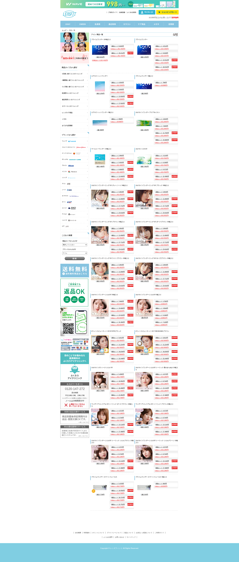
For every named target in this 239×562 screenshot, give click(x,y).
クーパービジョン (67, 153)
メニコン (64, 171)
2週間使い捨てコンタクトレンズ (73, 80)
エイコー (64, 208)
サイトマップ (131, 537)
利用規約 (87, 533)
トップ (64, 30)
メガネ (64, 119)
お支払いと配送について (144, 533)
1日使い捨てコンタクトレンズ (72, 74)
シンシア (64, 177)
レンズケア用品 (67, 112)
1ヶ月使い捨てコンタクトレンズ (73, 87)
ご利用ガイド (159, 533)
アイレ (64, 183)
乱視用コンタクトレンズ (70, 93)
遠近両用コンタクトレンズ (71, 99)
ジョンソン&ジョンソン (68, 147)
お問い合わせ (119, 537)
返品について (128, 533)
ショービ (64, 220)
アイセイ (64, 214)
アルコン (64, 165)
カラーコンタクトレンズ (70, 106)
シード (64, 189)
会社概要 (78, 533)
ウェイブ (64, 141)
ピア (63, 226)
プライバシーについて (114, 533)
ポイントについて (98, 533)
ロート (64, 202)
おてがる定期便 (67, 125)
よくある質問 (107, 537)
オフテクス (65, 195)
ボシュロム (65, 159)
